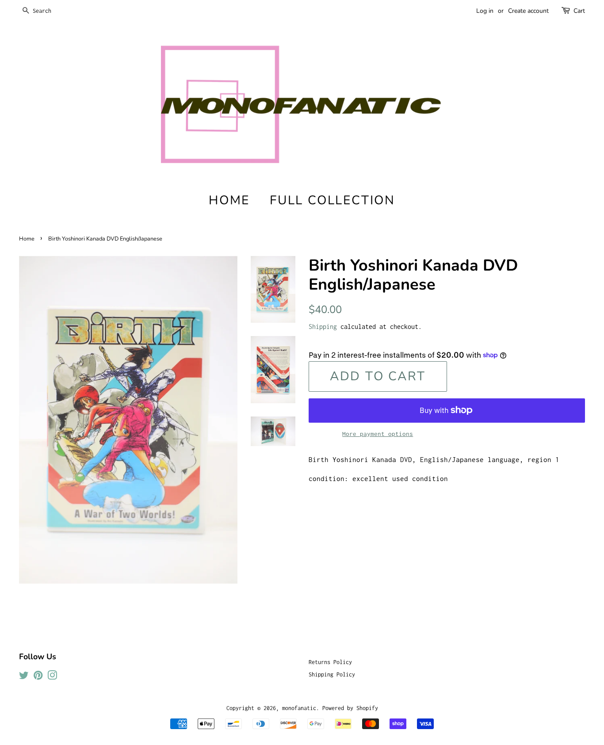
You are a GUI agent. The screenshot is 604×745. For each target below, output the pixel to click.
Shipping (323, 326)
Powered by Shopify (350, 708)
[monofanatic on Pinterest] (38, 677)
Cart (579, 11)
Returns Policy (330, 662)
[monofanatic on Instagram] (52, 677)
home (229, 200)
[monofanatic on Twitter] (24, 677)
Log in (484, 11)
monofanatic (299, 708)
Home (26, 239)
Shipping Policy (332, 674)
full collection (332, 200)
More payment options (377, 433)
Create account (528, 11)
